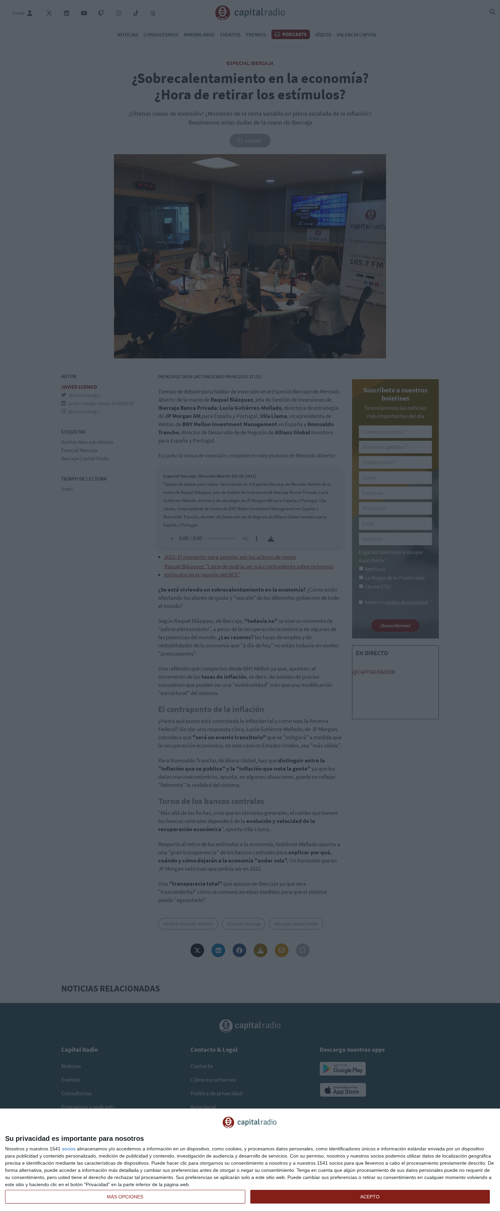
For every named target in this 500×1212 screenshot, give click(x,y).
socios (69, 1148)
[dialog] (250, 1160)
